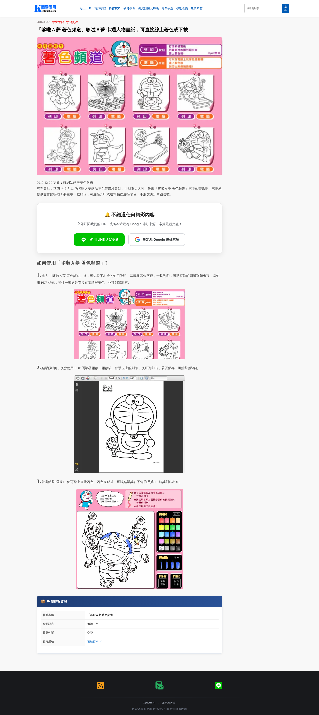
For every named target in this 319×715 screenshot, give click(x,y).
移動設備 (182, 8)
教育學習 (129, 8)
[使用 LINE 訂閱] (218, 685)
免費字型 (167, 8)
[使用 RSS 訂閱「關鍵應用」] (100, 685)
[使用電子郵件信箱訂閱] (159, 685)
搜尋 (285, 8)
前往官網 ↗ (94, 641)
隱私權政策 (169, 703)
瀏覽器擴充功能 (148, 8)
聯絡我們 (149, 703)
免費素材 (197, 8)
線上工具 (86, 8)
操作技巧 (115, 8)
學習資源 (72, 22)
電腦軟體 (100, 8)
